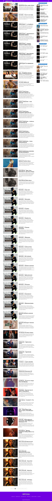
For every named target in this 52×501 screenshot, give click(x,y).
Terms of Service (34, 496)
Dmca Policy (29, 496)
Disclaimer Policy (23, 496)
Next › (23, 488)
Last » (26, 488)
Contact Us (13, 496)
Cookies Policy (18, 496)
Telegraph (39, 496)
